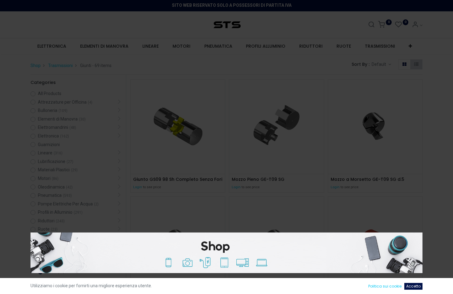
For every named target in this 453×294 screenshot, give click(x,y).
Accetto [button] (413, 286)
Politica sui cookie (385, 286)
